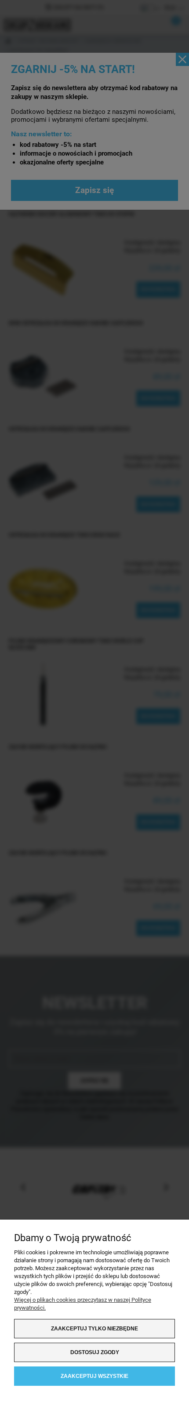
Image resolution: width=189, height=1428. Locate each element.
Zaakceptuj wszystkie (94, 1376)
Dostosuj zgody (94, 1352)
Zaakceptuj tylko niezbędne (94, 1329)
